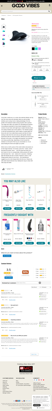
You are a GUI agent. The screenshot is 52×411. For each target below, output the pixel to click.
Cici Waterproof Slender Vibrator (7, 200)
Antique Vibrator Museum (39, 384)
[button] (1, 6)
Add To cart (39, 78)
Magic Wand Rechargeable (18, 200)
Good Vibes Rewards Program (40, 387)
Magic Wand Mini (40, 200)
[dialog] (41, 402)
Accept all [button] (36, 405)
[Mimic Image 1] (19, 36)
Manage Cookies (6, 393)
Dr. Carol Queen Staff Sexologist (23, 385)
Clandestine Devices (10, 174)
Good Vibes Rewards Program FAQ (41, 389)
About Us (5, 382)
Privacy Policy (6, 388)
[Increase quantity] (37, 74)
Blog (17, 380)
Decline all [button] (45, 405)
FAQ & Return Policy (7, 391)
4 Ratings (33, 27)
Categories (3, 15)
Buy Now (7, 208)
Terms (4, 390)
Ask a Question (35, 32)
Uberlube (41, 233)
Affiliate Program (37, 383)
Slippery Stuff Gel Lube (18, 233)
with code (15, 1)
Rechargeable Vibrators (17, 15)
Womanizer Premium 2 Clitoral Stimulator (29, 234)
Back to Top (34, 354)
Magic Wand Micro (29, 200)
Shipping (5, 386)
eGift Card (5, 380)
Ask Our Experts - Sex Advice (22, 383)
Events (17, 382)
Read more (40, 402)
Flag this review (12, 299)
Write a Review (38, 27)
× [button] (49, 395)
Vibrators (9, 15)
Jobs (34, 390)
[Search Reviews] (40, 283)
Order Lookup (6, 385)
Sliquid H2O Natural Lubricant (7, 234)
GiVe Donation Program (38, 386)
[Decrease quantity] (32, 74)
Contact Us (5, 383)
